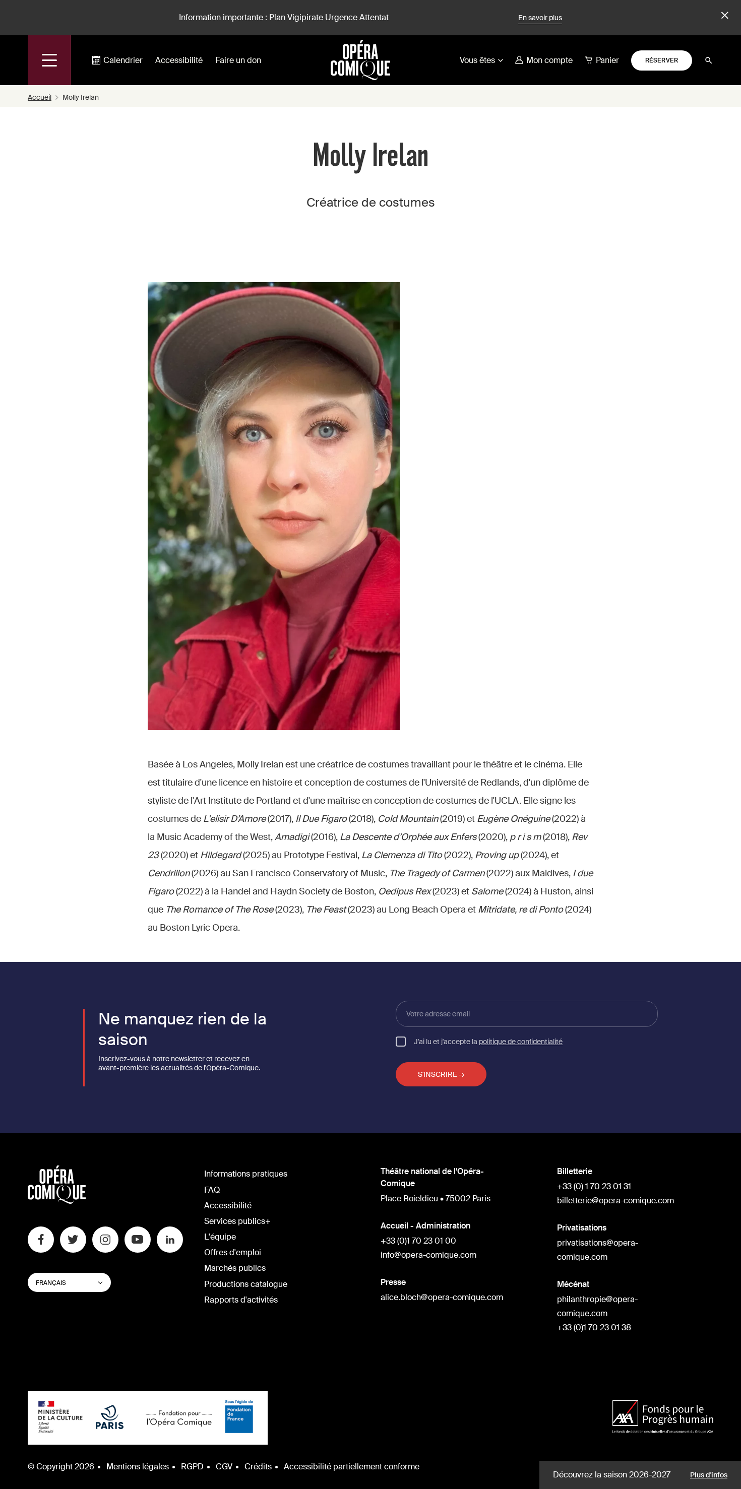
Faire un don (238, 60)
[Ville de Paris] (110, 1418)
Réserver (661, 60)
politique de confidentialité (521, 1041)
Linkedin (170, 1239)
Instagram (105, 1239)
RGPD (192, 1466)
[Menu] (49, 60)
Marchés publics (235, 1268)
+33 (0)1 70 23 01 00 (418, 1241)
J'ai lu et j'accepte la (488, 1041)
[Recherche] (708, 60)
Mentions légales (137, 1466)
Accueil (39, 97)
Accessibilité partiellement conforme (351, 1466)
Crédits (258, 1466)
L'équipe (220, 1237)
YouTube (138, 1239)
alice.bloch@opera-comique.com (442, 1297)
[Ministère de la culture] (60, 1418)
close (723, 15)
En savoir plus (540, 18)
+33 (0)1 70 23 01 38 (594, 1327)
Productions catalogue (245, 1284)
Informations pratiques (245, 1174)
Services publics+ (237, 1221)
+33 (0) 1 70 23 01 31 (594, 1186)
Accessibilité (179, 60)
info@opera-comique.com (428, 1255)
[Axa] (662, 1418)
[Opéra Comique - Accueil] (57, 1201)
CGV (224, 1466)
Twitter (73, 1239)
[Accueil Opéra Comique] (360, 60)
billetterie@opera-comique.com (615, 1200)
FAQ (212, 1190)
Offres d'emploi (232, 1252)
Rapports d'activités (241, 1299)
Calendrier (123, 60)
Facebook (41, 1239)
